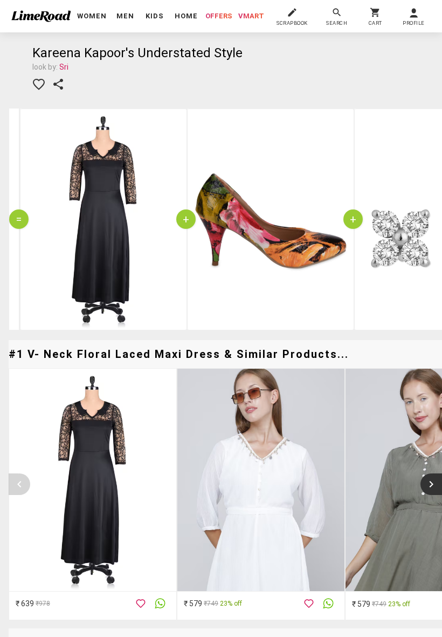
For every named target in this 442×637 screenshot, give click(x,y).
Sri (63, 67)
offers (218, 16)
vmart (251, 16)
